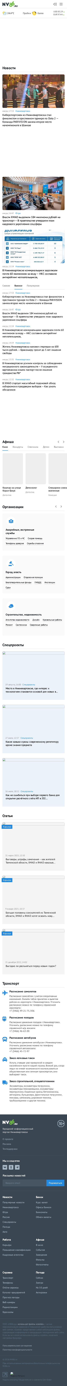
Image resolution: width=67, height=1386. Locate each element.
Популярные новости (14, 1202)
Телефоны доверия (15, 543)
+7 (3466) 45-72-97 (19, 1051)
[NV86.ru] (10, 4)
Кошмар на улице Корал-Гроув (12, 489)
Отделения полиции (33, 577)
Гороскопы (8, 1312)
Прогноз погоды (11, 1297)
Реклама (7, 1143)
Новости (9, 68)
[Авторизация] (55, 4)
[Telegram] (17, 1167)
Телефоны (8, 1282)
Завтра (39, 1282)
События (40, 1249)
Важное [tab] (18, 285)
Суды (8, 587)
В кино (39, 1245)
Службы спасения (35, 543)
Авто (5, 1231)
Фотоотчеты (42, 1264)
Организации (12, 506)
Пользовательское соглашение (17, 1345)
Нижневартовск (22, 111)
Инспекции (50, 582)
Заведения (41, 1254)
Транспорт (10, 983)
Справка (7, 1272)
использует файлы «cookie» (31, 1324)
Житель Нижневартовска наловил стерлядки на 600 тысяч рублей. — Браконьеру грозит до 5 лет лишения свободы (31, 350)
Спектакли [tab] (33, 446)
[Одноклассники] (11, 1167)
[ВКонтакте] (5, 1167)
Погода (6, 1226)
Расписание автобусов (22, 1037)
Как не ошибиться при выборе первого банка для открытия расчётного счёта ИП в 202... (33, 797)
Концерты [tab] (18, 446)
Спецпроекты (13, 645)
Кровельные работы (52, 619)
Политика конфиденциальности (17, 1349)
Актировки (41, 1292)
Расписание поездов (21, 1017)
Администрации (13, 577)
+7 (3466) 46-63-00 (19, 1031)
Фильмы (40, 1259)
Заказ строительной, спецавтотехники (32, 1081)
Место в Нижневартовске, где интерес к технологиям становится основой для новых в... (32, 690)
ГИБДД (38, 582)
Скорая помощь (35, 538)
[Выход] (61, 4)
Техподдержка (10, 1148)
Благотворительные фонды (18, 582)
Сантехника (21, 624)
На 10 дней (42, 1287)
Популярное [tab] (33, 285)
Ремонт (9, 624)
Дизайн (36, 619)
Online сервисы (11, 1287)
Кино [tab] (5, 446)
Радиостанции (10, 1307)
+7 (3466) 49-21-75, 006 (21, 1010)
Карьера (7, 1245)
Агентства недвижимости (17, 619)
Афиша (8, 441)
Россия (6, 1217)
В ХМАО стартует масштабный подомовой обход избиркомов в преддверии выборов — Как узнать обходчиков (29, 386)
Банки (39, 1197)
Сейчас (39, 1277)
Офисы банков (43, 1207)
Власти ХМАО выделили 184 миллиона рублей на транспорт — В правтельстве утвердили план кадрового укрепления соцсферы (31, 220)
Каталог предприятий (14, 1292)
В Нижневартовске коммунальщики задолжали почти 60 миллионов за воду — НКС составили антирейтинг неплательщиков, (30, 274)
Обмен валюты (43, 1217)
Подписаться (55, 1182)
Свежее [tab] (6, 285)
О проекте (8, 1139)
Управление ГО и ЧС (15, 538)
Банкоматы (41, 1212)
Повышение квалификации (17, 1249)
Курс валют (42, 1202)
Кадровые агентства (13, 1254)
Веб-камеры (9, 1302)
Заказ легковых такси (22, 1058)
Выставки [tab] (59, 446)
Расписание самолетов (22, 991)
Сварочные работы (39, 624)
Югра (17, 213)
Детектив (7, 495)
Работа (7, 1239)
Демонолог (31, 487)
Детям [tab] (46, 446)
